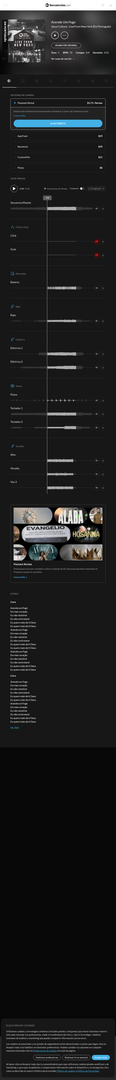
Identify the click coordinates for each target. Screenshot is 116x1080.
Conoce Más (19, 115)
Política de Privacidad (88, 1071)
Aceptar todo (100, 1057)
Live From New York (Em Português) (90, 26)
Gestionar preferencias (47, 1057)
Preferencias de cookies (45, 1050)
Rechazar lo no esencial (76, 1057)
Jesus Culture (59, 26)
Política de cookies (66, 1071)
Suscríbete (58, 123)
